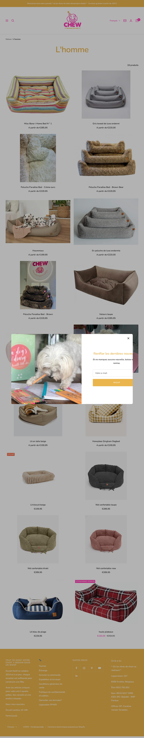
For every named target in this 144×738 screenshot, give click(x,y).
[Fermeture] (128, 338)
